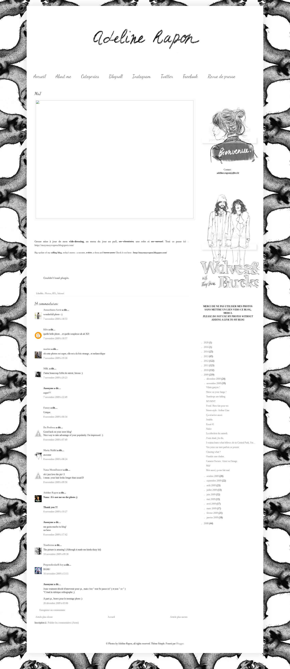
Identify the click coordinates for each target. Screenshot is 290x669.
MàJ (208, 465)
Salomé (60, 293)
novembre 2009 (214, 383)
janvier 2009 (213, 517)
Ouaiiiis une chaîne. (215, 456)
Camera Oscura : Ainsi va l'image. (222, 461)
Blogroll (116, 76)
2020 (206, 342)
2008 (206, 523)
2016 (206, 347)
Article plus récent (44, 617)
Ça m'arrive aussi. (214, 415)
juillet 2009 (212, 490)
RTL (54, 293)
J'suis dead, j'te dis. (215, 438)
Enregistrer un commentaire (52, 610)
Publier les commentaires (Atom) (63, 622)
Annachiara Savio (52, 309)
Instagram (141, 76)
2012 (206, 361)
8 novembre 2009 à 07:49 (55, 439)
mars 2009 (212, 508)
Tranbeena (48, 545)
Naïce (208, 428)
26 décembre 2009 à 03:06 (55, 603)
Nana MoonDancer (53, 469)
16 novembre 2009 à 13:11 (55, 573)
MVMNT (210, 401)
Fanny (46, 407)
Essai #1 (210, 424)
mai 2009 (211, 499)
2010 (206, 370)
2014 (206, 351)
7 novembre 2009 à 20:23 (55, 377)
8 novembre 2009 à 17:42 (55, 534)
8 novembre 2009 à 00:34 (55, 416)
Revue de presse (221, 76)
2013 (206, 356)
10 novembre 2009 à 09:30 (55, 554)
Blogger (179, 643)
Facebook (190, 76)
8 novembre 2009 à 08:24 (55, 459)
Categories (90, 76)
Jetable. (209, 419)
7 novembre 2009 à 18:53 (55, 319)
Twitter (167, 76)
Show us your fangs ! (216, 392)
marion (47, 349)
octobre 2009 (213, 476)
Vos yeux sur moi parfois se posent (222, 447)
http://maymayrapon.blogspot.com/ (54, 245)
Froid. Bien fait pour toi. (217, 405)
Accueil (39, 76)
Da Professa (49, 427)
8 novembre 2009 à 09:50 (55, 482)
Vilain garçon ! (213, 387)
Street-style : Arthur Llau (217, 410)
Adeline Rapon (51, 492)
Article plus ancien (178, 617)
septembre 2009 (214, 480)
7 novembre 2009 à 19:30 (55, 358)
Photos (48, 293)
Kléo (45, 329)
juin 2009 (211, 494)
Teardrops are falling (215, 396)
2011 (206, 365)
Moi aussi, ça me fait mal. (218, 470)
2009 (206, 374)
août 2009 (211, 485)
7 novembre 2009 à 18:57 (55, 338)
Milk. (46, 368)
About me (63, 76)
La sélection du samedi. (217, 433)
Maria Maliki (50, 450)
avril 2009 (212, 503)
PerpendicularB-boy (53, 564)
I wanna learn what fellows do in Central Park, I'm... (230, 442)
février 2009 (213, 513)
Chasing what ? (213, 452)
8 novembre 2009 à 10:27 (55, 511)
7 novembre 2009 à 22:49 (55, 397)
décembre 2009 (214, 378)
